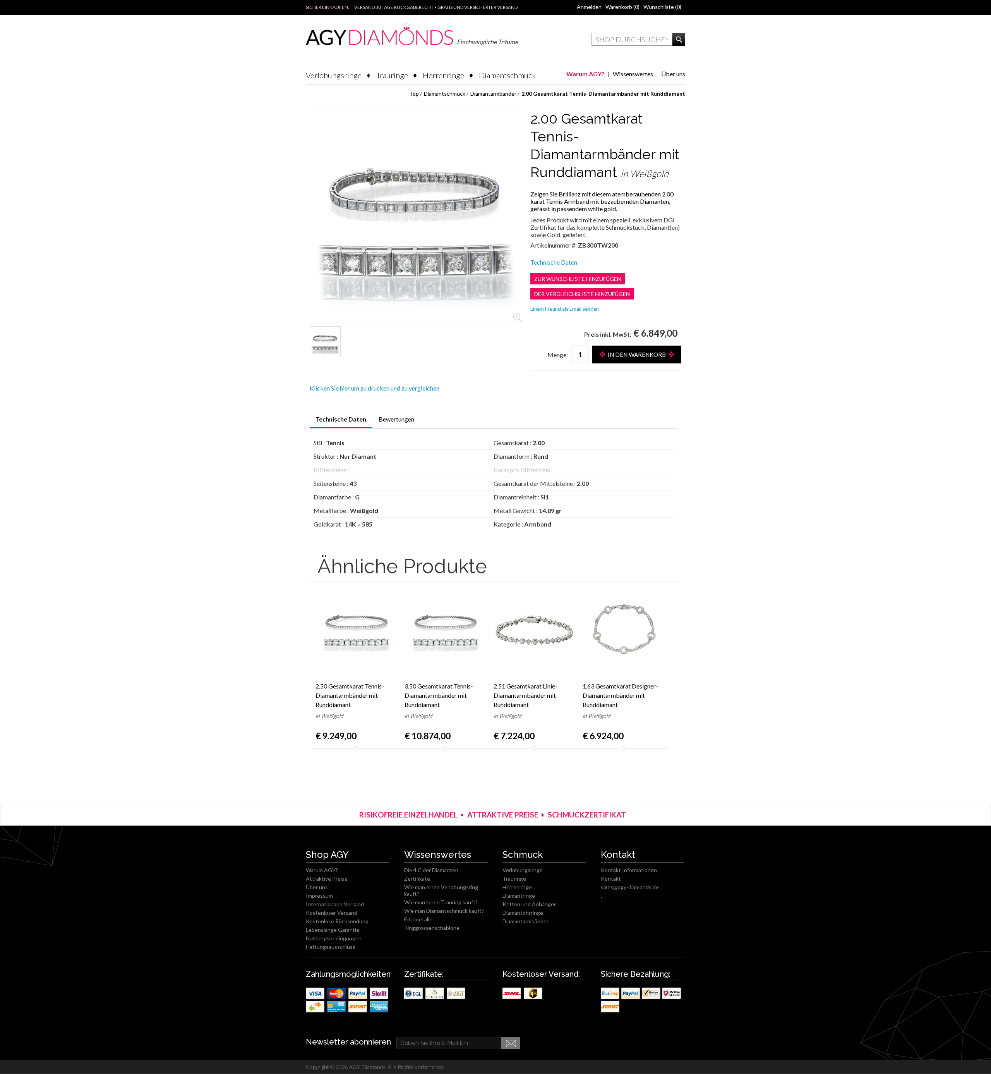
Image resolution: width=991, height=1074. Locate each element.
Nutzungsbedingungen (334, 938)
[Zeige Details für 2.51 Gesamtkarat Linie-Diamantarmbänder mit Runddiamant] (534, 630)
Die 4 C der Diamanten (431, 870)
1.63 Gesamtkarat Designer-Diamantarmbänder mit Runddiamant (620, 695)
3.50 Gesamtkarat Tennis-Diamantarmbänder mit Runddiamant (439, 695)
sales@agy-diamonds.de (630, 887)
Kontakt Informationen (629, 870)
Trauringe (392, 75)
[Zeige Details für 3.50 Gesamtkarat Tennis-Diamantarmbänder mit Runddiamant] (445, 630)
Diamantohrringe (522, 912)
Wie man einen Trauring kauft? (441, 902)
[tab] (341, 421)
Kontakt (611, 878)
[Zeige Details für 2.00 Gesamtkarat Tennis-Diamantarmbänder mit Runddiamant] (325, 341)
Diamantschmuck (507, 75)
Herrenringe (443, 75)
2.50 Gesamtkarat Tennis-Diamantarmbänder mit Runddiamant (349, 695)
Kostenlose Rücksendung (337, 921)
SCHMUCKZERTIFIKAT (587, 814)
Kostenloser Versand (331, 912)
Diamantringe (518, 895)
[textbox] (632, 39)
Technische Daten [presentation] (340, 419)
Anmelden (589, 6)
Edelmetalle (418, 919)
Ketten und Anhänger (529, 904)
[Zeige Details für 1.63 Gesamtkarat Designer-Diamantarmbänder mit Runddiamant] (623, 630)
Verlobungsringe (334, 75)
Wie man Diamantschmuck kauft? (444, 910)
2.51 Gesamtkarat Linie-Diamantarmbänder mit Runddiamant (525, 695)
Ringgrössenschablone (431, 927)
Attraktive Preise (327, 878)
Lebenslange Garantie (332, 929)
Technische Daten (553, 262)
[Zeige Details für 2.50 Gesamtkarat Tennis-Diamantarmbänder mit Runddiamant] (356, 630)
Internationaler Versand (335, 904)
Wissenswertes (633, 73)
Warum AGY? (585, 73)
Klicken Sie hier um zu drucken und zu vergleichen (374, 388)
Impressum (319, 895)
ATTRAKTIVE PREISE (502, 814)
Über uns (673, 73)
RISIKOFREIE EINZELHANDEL (408, 814)
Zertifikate (417, 878)
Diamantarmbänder (525, 921)
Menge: (557, 354)
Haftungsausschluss (330, 946)
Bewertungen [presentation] (396, 419)
